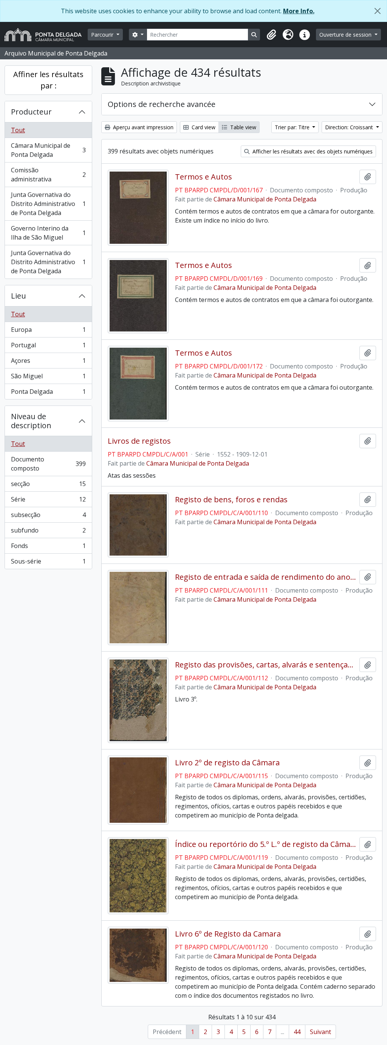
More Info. (298, 11)
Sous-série (48, 563)
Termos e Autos (203, 176)
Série (48, 501)
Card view (202, 127)
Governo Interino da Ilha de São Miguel (48, 233)
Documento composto (48, 463)
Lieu (18, 296)
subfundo (48, 532)
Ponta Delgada (48, 393)
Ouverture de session (346, 34)
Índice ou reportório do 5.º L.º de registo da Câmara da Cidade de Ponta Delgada (266, 844)
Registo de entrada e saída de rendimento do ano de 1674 (266, 577)
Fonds (48, 548)
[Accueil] (46, 34)
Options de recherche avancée (161, 104)
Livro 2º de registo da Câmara (227, 762)
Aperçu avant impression (142, 127)
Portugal (48, 347)
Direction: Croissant (350, 127)
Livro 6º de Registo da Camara (228, 933)
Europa (48, 331)
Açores (48, 362)
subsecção (48, 517)
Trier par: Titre (293, 127)
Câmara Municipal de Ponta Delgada (48, 150)
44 (297, 1032)
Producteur (31, 112)
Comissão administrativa (48, 174)
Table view (242, 127)
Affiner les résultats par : (48, 80)
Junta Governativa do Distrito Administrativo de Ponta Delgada (48, 203)
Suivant (320, 1032)
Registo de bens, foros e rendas (231, 499)
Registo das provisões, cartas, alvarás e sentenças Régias (266, 664)
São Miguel (48, 378)
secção (48, 486)
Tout (18, 130)
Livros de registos (139, 441)
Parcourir (103, 34)
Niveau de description (31, 420)
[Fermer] (377, 11)
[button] (271, 34)
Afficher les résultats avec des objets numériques (312, 151)
